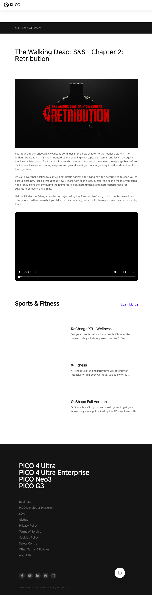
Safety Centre (28, 543)
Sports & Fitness (31, 28)
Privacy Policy (28, 526)
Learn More (128, 304)
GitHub (24, 520)
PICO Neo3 (35, 479)
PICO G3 (31, 485)
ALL (17, 28)
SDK (22, 514)
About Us (25, 555)
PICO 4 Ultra (37, 465)
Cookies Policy (29, 537)
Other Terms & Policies (34, 549)
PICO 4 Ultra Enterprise (54, 472)
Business (25, 502)
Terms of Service (30, 531)
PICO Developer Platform (36, 508)
